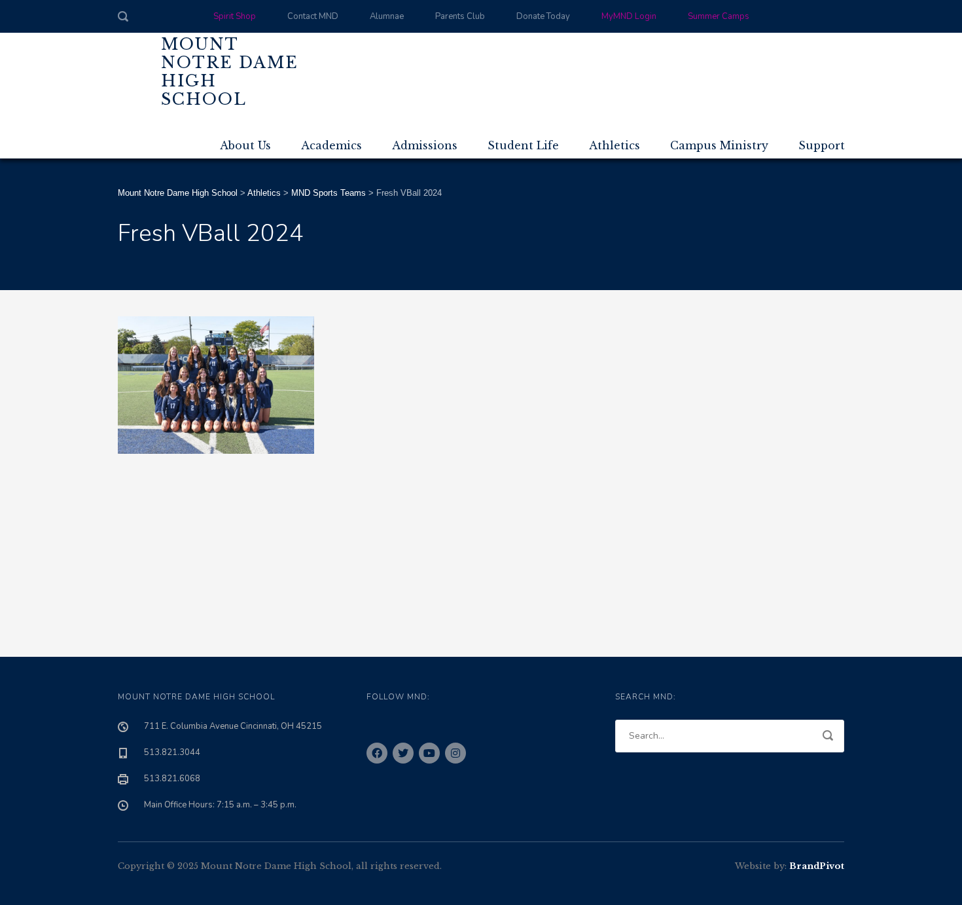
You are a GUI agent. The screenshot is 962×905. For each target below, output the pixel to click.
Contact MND (312, 16)
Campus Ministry (719, 145)
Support (821, 145)
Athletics (614, 145)
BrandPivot (816, 866)
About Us (245, 145)
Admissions (424, 145)
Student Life (523, 145)
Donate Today (543, 16)
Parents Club (460, 16)
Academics (331, 145)
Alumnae (387, 16)
